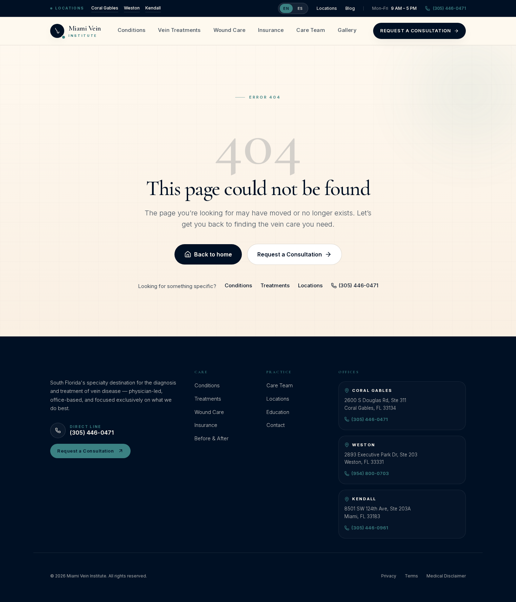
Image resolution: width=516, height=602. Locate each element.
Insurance (271, 30)
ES (300, 8)
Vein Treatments (179, 30)
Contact (275, 425)
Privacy (388, 575)
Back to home (213, 254)
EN (286, 8)
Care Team (310, 30)
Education (277, 412)
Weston (132, 8)
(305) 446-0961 (369, 527)
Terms (411, 575)
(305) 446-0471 (449, 8)
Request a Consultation (415, 30)
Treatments (275, 285)
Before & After (211, 438)
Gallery (347, 30)
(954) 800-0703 (370, 473)
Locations (327, 8)
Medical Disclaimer (446, 575)
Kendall (153, 8)
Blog (350, 8)
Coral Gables (104, 8)
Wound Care (229, 30)
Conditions (132, 30)
